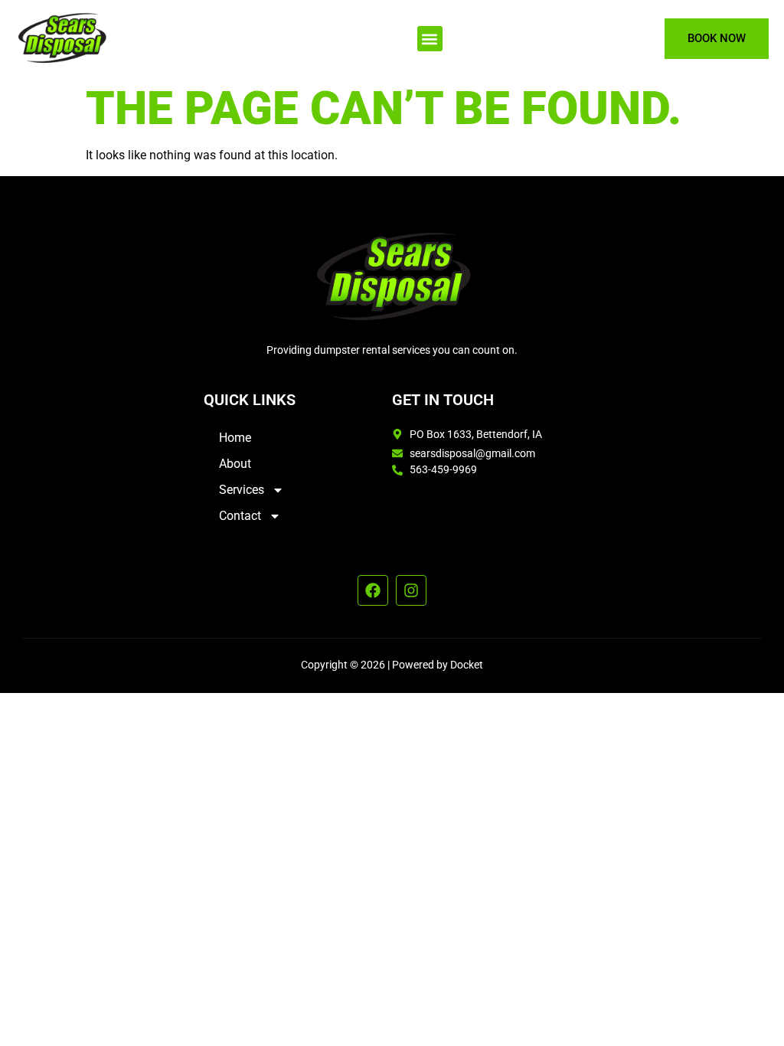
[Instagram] (411, 590)
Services (241, 489)
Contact (240, 515)
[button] (430, 38)
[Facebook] (373, 590)
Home (235, 437)
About (235, 463)
